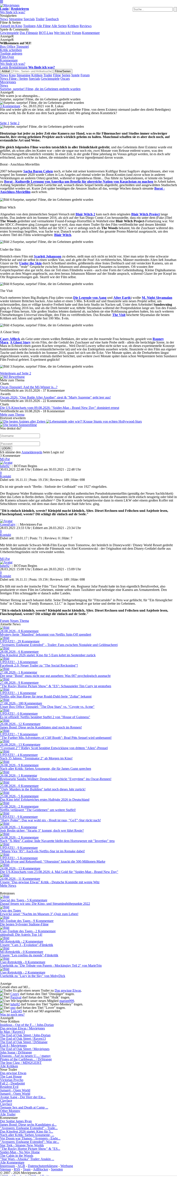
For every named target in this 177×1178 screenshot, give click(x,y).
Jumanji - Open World (15, 1090)
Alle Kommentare (12, 1162)
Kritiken (73, 26)
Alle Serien (59, 26)
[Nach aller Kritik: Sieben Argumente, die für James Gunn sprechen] (4, 762)
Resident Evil (9, 1087)
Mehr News (8, 885)
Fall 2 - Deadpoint (12, 1083)
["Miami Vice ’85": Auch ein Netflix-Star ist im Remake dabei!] (4, 844)
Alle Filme (43, 26)
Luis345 (16, 1011)
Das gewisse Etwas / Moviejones (22, 1028)
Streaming (16, 19)
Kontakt (5, 476)
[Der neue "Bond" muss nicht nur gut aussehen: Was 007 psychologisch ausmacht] (4, 669)
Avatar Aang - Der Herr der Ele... (23, 1097)
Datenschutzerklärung (43, 1166)
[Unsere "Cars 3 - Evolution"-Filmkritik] (4, 938)
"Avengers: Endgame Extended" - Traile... (29, 1128)
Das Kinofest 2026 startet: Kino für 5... (26, 1131)
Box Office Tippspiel (14, 46)
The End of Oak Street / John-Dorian (25, 1035)
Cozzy (14, 994)
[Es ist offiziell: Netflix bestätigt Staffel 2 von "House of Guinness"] (4, 710)
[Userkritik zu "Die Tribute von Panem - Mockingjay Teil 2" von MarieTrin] (4, 958)
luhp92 (4, 466)
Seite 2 (14, 123)
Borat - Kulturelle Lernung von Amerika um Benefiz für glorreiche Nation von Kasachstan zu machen (78, 181)
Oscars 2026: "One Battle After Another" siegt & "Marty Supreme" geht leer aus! (55, 397)
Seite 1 (4, 123)
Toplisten (29, 26)
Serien (66, 75)
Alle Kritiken (9, 1066)
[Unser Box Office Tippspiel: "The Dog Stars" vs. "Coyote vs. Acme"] (4, 700)
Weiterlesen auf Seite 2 (15, 373)
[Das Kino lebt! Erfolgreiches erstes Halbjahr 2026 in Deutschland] (4, 793)
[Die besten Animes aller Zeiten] (23, 421)
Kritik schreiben (11, 50)
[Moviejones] (9, 5)
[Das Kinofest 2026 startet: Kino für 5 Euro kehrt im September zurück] (4, 648)
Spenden (57, 1169)
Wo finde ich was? (12, 12)
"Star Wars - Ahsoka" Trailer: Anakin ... (27, 1159)
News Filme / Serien (14, 78)
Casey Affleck (10, 339)
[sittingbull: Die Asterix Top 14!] (4, 928)
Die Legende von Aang (89, 297)
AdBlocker (40, 1169)
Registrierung (18, 67)
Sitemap (5, 1169)
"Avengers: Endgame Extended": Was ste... (29, 1142)
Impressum (7, 1166)
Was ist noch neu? (12, 1014)
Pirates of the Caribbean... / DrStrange (26, 1059)
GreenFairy (8, 524)
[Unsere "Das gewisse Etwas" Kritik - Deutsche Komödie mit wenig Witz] (4, 875)
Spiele (75, 75)
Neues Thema (19, 621)
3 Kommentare (10, 106)
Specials (29, 19)
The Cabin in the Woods (16, 1155)
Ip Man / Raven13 (12, 1032)
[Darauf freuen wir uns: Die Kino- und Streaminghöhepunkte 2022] (4, 897)
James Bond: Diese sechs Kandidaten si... (28, 1124)
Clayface (6, 1100)
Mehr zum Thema (12, 414)
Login (4, 67)
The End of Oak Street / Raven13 (23, 1038)
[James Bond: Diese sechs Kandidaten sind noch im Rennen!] (4, 720)
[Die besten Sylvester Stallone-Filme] (4, 917)
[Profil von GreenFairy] (6, 521)
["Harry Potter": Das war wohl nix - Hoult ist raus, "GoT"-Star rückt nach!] (4, 813)
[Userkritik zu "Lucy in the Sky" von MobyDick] (4, 969)
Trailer (40, 19)
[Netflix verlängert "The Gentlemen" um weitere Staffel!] (4, 803)
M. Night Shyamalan (157, 297)
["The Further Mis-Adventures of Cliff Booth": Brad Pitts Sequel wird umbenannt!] (4, 731)
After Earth (122, 297)
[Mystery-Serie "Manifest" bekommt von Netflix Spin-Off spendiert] (4, 627)
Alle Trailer (8, 1114)
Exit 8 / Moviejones (13, 1045)
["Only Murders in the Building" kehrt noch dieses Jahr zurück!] (4, 782)
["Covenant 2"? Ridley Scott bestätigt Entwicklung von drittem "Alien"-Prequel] (4, 741)
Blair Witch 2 (85, 214)
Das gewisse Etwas (68, 990)
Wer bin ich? (62, 33)
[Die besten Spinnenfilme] (18, 425)
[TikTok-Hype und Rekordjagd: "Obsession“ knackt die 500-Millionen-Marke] (4, 854)
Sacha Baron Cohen (38, 171)
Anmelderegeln (31, 452)
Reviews (86, 26)
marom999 (66, 1001)
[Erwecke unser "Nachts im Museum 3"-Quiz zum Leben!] (4, 907)
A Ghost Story (20, 342)
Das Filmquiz (29, 33)
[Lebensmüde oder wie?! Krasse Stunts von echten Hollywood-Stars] (94, 421)
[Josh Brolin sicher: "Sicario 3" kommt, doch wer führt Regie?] (4, 823)
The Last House (11, 1076)
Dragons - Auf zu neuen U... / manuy (25, 1056)
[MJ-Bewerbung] (12, 377)
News (4, 19)
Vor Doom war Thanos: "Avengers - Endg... (30, 1138)
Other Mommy (10, 1111)
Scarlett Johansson (47, 256)
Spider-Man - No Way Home (20, 1152)
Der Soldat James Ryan (16, 1121)
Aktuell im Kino (11, 26)
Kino (12, 75)
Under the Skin (30, 263)
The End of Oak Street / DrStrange (23, 1042)
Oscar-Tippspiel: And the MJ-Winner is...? (28, 387)
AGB (21, 1166)
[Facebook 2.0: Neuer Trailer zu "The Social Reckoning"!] (4, 658)
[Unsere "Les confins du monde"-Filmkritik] (4, 948)
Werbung (66, 1166)
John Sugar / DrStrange (16, 1052)
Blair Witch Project (145, 214)
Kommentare (91, 33)
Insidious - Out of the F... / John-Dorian (27, 1025)
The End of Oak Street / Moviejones (24, 1049)
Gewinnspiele (9, 33)
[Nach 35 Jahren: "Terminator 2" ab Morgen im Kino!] (4, 751)
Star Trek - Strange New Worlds (22, 1145)
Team (26, 1169)
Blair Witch (62, 235)
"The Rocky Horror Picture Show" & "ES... (30, 1148)
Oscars (65, 78)
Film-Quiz (7, 57)
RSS (17, 1169)
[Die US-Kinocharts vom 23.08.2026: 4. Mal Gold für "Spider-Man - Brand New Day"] (4, 865)
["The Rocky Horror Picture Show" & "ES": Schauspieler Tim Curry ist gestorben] (4, 679)
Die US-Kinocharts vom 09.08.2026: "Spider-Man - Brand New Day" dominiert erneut (59, 408)
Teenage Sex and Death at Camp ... (24, 1107)
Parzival (15, 997)
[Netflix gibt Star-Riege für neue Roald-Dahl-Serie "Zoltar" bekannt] (4, 689)
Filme (57, 75)
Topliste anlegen (11, 53)
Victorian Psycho (11, 1080)
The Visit (118, 315)
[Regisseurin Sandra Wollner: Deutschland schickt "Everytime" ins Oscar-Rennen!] (4, 772)
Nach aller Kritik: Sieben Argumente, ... (27, 1135)
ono (13, 1007)
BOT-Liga (46, 33)
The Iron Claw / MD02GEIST (21, 1062)
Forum (76, 33)
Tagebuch (52, 19)
